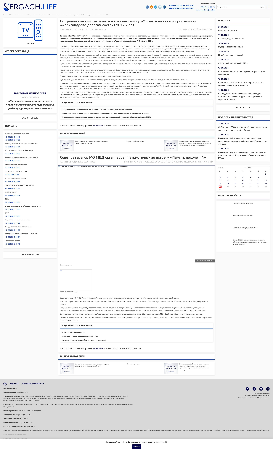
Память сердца (68, 162)
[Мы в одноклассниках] (254, 389)
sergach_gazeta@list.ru (160, 7)
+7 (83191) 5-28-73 (12, 202)
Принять (136, 446)
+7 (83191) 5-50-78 (23, 414)
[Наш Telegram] (261, 389)
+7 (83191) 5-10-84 (12, 237)
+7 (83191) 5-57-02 (26, 422)
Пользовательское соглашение (15, 438)
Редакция (14, 383)
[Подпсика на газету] (268, 389)
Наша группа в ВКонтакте (147, 7)
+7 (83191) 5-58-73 (12, 140)
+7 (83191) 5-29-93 (12, 154)
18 (228, 183)
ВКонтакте (98, 126)
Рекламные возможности (181, 5)
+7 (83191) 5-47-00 (12, 161)
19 (235, 183)
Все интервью (30, 118)
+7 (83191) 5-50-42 (12, 137)
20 (243, 183)
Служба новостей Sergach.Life (196, 29)
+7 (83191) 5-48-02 (12, 168)
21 (251, 183)
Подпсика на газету (164, 7)
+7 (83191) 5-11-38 (12, 209)
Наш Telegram (155, 7)
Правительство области (73, 29)
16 (266, 180)
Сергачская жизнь (30, 7)
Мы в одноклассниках (151, 7)
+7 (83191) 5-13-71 (12, 244)
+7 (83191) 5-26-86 (12, 181)
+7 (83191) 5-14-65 (12, 188)
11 (228, 180)
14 (251, 180)
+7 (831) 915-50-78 (207, 7)
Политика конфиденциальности (15, 434)
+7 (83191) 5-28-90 (12, 216)
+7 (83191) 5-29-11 (12, 223)
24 (220, 186)
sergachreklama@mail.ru (205, 10)
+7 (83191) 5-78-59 (12, 195)
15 (258, 180)
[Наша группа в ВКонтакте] (247, 389)
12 (235, 180)
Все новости (243, 108)
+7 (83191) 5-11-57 (12, 230)
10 (220, 180)
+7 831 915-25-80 (12, 175)
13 (243, 180)
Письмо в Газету (30, 255)
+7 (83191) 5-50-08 (21, 418)
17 (220, 183)
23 (266, 183)
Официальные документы (181, 8)
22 (258, 183)
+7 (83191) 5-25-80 (12, 147)
